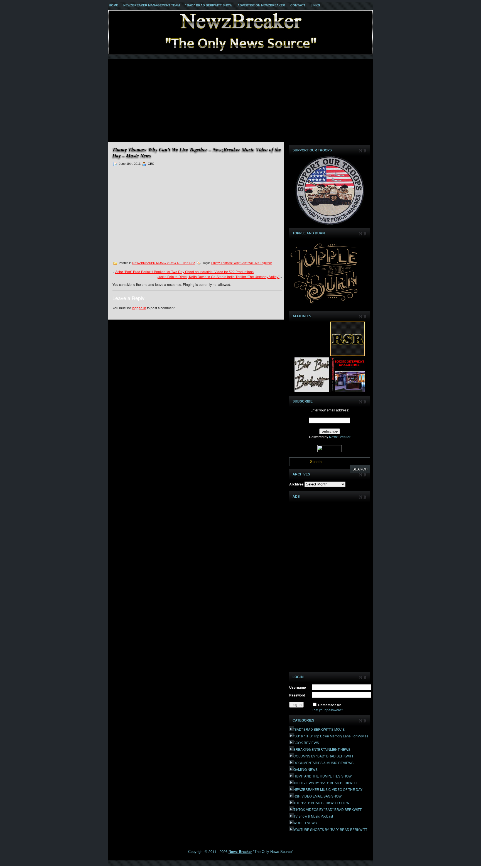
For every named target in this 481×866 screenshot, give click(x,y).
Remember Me (330, 704)
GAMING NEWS (305, 769)
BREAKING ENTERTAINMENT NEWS (321, 749)
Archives (296, 484)
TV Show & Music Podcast (313, 816)
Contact (297, 5)
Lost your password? (327, 709)
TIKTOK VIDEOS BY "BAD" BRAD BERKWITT (327, 809)
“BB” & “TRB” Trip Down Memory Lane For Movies (330, 735)
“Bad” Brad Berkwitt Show (208, 5)
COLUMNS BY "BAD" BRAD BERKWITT (323, 756)
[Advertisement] (240, 100)
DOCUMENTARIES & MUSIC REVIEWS (323, 762)
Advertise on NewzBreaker (261, 5)
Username (297, 687)
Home (113, 5)
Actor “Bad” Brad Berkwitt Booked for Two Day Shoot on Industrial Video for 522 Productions (184, 271)
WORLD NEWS (305, 822)
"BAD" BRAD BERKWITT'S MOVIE (319, 729)
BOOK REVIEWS (306, 742)
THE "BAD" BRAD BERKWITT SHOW (321, 802)
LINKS (315, 5)
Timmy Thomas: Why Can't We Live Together (241, 262)
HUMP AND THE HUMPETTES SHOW (322, 776)
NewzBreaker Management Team (151, 5)
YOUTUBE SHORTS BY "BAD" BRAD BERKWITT (330, 829)
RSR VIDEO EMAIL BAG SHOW (317, 796)
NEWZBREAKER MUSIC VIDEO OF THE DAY (163, 262)
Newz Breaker (339, 436)
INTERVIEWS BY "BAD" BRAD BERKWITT (325, 782)
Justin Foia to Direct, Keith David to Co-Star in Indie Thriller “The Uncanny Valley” (218, 276)
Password (297, 695)
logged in (139, 307)
